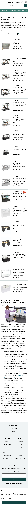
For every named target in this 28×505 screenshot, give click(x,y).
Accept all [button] (14, 502)
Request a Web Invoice (20, 458)
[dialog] (14, 496)
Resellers (7, 450)
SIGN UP (14, 479)
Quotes (20, 455)
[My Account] (22, 2)
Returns (20, 461)
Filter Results (5, 33)
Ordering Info (20, 447)
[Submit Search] (25, 5)
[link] (13, 2)
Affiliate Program (7, 452)
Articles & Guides (7, 458)
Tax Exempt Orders (20, 452)
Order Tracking (20, 444)
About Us (7, 441)
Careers (7, 447)
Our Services (7, 455)
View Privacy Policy (5, 495)
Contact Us (20, 441)
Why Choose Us (7, 444)
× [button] (26, 490)
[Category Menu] (3, 2)
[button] (14, 498)
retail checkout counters (15, 408)
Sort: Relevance (22, 33)
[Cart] (26, 2)
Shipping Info (20, 450)
